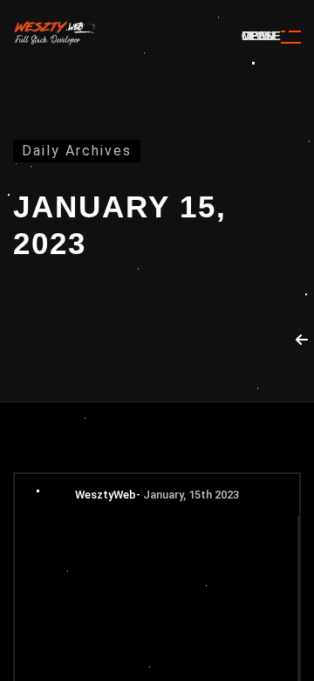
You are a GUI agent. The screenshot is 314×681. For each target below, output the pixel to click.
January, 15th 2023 (191, 494)
